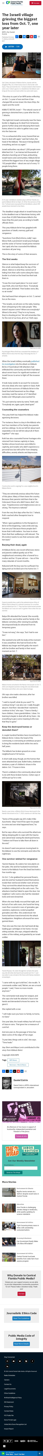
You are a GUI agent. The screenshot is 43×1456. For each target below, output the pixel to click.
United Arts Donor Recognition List (15, 1424)
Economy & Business (24, 1238)
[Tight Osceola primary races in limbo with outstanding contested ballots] (9, 1226)
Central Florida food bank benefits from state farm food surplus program (27, 1259)
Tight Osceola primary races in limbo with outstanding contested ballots (28, 1227)
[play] (3, 1453)
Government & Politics (25, 1222)
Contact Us (7, 1384)
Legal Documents (10, 1389)
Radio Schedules (9, 1375)
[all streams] (40, 1453)
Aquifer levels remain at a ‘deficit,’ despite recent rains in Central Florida (28, 1194)
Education (20, 1204)
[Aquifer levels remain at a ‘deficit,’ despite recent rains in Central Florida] (9, 1192)
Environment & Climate (25, 1188)
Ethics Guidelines (9, 1393)
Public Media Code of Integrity (21, 1337)
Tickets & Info (21, 1136)
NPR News (13, 1060)
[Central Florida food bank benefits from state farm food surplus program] (9, 1257)
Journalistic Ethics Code (21, 1313)
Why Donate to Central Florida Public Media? (21, 1277)
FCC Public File (9, 1415)
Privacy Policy (8, 1406)
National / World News (18, 1065)
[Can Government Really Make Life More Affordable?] (9, 1242)
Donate (36, 3)
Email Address (9, 1165)
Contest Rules (8, 1411)
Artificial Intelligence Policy (13, 1397)
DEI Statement (9, 1402)
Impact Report (9, 1429)
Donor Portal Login (10, 1420)
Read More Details (21, 1344)
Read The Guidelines (21, 1318)
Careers (6, 1380)
